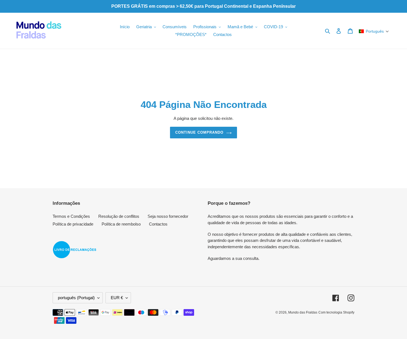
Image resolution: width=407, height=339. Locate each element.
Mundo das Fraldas (302, 312)
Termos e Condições (71, 216)
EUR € (117, 297)
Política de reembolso (121, 224)
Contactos (158, 224)
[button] (374, 31)
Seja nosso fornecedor (168, 216)
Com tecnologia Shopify (336, 312)
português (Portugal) (76, 297)
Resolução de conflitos (118, 216)
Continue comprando (199, 132)
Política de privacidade (73, 224)
